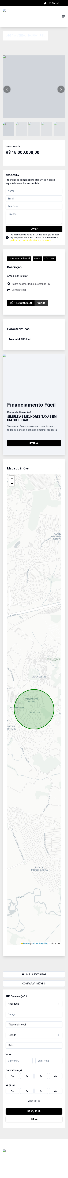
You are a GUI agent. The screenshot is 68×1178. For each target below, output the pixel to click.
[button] (6, 89)
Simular (34, 443)
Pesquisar (34, 1111)
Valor (9, 1054)
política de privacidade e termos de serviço (31, 240)
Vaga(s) (10, 1085)
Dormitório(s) (14, 1070)
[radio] (12, 1076)
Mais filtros (34, 1101)
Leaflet (26, 943)
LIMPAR (34, 1119)
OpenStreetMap (40, 943)
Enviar (34, 228)
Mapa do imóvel (18, 468)
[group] (34, 1076)
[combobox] (34, 1004)
